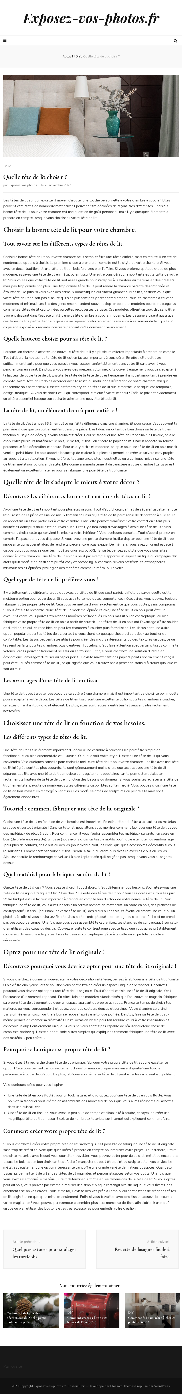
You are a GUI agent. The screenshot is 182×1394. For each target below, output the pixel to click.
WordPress (162, 1386)
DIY (8, 166)
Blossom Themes (122, 1386)
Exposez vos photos (23, 185)
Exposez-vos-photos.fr (91, 17)
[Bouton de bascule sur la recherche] (175, 41)
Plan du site (12, 1366)
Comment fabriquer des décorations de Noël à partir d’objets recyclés (26, 1317)
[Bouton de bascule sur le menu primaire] (5, 40)
